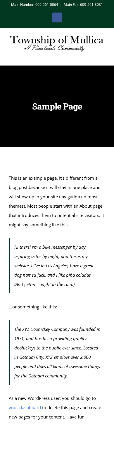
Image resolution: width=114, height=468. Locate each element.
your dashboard (25, 407)
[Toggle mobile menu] (103, 56)
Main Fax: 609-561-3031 (83, 4)
